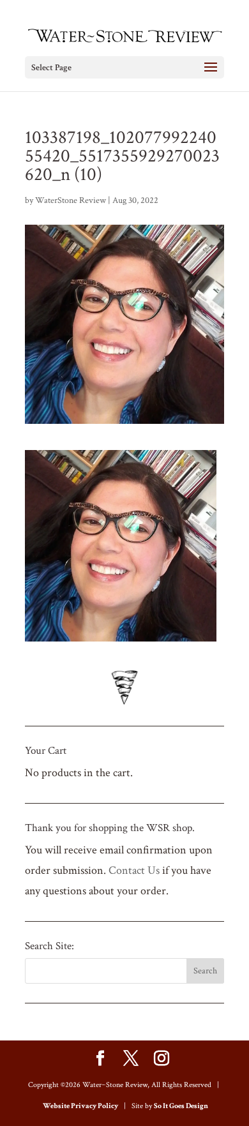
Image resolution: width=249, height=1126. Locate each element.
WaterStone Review (70, 200)
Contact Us (134, 870)
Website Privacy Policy (80, 1106)
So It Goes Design (181, 1106)
